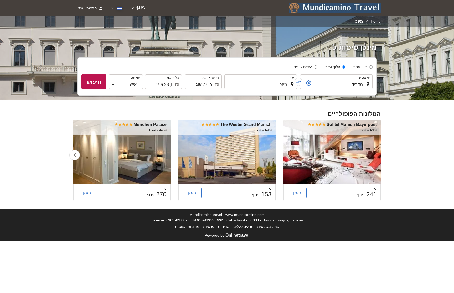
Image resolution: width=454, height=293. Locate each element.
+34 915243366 (202, 220)
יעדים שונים (302, 67)
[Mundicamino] (335, 8)
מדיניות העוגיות (187, 227)
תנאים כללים (243, 227)
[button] (138, 8)
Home (376, 21)
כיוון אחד (360, 67)
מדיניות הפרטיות (216, 227)
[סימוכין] (308, 83)
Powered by (227, 235)
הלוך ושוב (332, 67)
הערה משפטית (269, 227)
